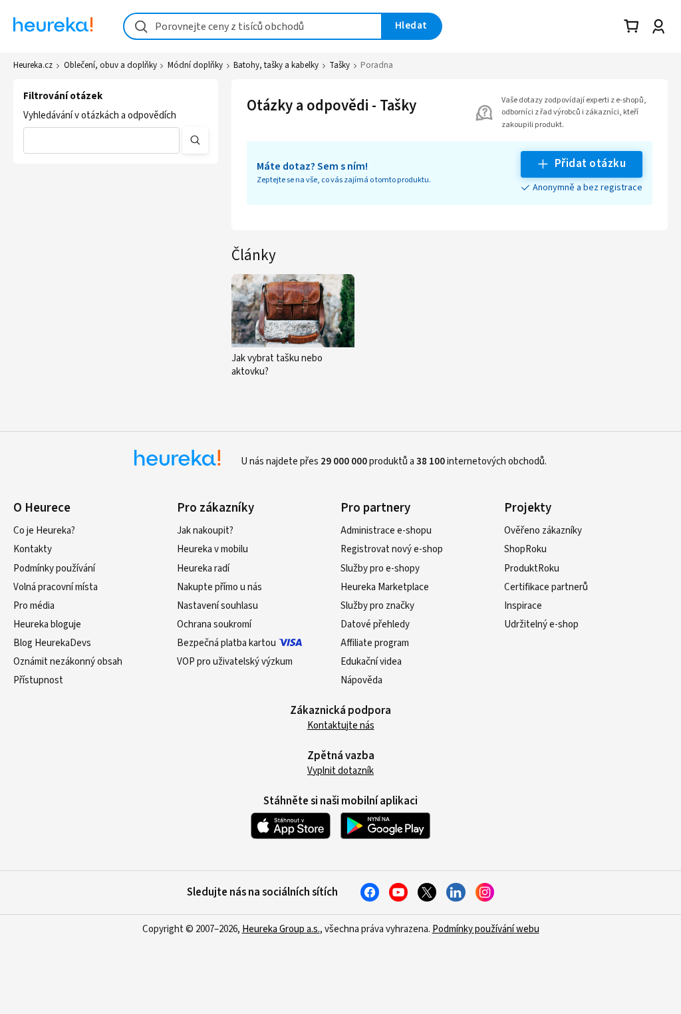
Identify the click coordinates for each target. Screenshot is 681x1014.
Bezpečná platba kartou (226, 643)
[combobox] (252, 26)
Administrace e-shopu (386, 531)
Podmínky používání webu (485, 929)
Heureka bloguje (47, 624)
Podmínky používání (54, 569)
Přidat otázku (590, 164)
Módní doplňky (195, 65)
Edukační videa (371, 662)
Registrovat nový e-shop (391, 549)
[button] (101, 140)
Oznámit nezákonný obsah (67, 662)
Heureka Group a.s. (281, 929)
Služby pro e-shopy (380, 569)
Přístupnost (38, 680)
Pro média (34, 606)
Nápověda (361, 680)
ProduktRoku (531, 569)
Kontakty (32, 549)
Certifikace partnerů (546, 587)
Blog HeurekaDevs (52, 643)
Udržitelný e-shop (541, 624)
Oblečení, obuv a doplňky (110, 65)
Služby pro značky (377, 606)
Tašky (339, 65)
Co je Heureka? (44, 531)
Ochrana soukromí (214, 624)
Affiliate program (374, 643)
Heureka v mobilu (212, 549)
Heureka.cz (33, 65)
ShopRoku (525, 549)
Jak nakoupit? (205, 531)
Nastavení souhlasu (217, 606)
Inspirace (523, 606)
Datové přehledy (375, 624)
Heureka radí (203, 569)
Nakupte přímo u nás (219, 587)
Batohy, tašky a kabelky (276, 65)
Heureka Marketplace (384, 587)
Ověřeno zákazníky (543, 531)
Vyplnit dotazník (340, 771)
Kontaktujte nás (340, 726)
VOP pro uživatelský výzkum (235, 662)
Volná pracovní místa (55, 587)
